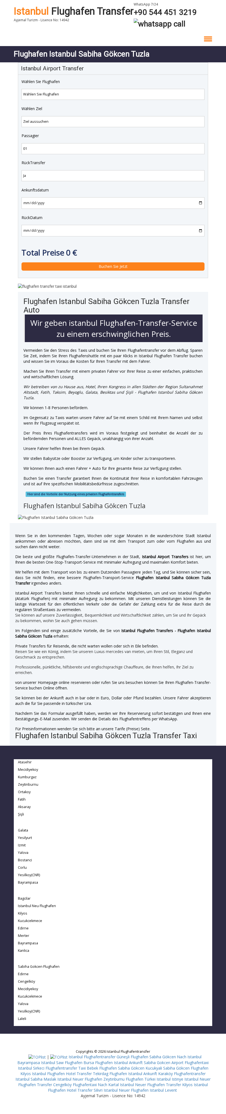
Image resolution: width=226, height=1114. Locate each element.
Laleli (22, 1018)
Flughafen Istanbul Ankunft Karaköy (141, 1073)
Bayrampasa (28, 882)
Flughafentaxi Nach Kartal (96, 1084)
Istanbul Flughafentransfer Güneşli (99, 1056)
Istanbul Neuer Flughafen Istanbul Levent (140, 1090)
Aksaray (24, 806)
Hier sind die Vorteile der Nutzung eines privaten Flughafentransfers (75, 494)
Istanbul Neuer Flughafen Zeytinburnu (91, 1079)
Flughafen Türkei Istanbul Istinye (154, 1079)
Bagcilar (24, 898)
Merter (23, 935)
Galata (23, 830)
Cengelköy (26, 981)
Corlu (22, 867)
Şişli (21, 814)
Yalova (23, 852)
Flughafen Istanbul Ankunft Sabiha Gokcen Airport (139, 1062)
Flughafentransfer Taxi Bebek (71, 1068)
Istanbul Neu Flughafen (37, 906)
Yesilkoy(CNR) (29, 875)
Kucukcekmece (30, 920)
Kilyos (22, 913)
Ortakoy (24, 792)
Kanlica (23, 950)
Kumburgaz (27, 777)
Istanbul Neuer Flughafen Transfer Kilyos (156, 1084)
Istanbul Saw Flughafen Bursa (67, 1062)
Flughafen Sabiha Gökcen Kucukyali (130, 1068)
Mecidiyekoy (28, 769)
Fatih (22, 799)
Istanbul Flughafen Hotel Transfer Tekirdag (70, 1073)
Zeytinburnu (28, 784)
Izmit (22, 845)
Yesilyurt (25, 837)
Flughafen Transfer (74, 11)
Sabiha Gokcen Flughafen (39, 966)
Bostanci (25, 860)
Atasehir (25, 762)
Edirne (23, 928)
